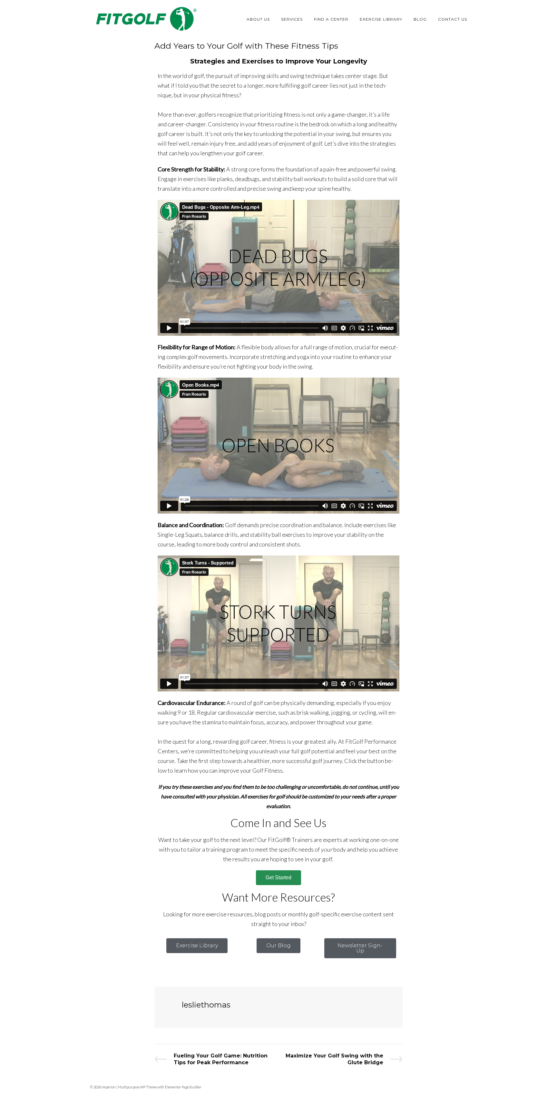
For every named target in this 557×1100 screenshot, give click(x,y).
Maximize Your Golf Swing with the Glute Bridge (334, 1059)
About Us (258, 19)
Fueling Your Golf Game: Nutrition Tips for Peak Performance (220, 1059)
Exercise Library (381, 19)
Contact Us (452, 19)
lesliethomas (206, 1004)
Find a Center (331, 19)
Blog (420, 19)
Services (292, 19)
